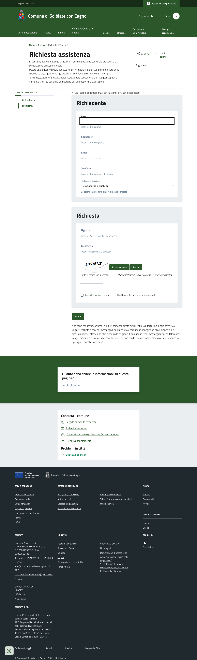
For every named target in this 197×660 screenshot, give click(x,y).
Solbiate (61, 553)
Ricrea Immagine (119, 267)
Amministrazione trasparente (114, 557)
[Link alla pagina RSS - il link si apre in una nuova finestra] (151, 16)
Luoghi (146, 523)
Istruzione (121, 32)
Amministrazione (27, 32)
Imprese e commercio (110, 494)
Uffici (17, 522)
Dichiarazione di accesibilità (70, 562)
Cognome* (87, 137)
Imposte (106, 32)
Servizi (61, 32)
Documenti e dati (23, 499)
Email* (85, 153)
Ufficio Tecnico (107, 503)
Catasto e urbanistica (68, 503)
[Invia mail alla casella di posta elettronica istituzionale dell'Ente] (32, 566)
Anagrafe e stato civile (68, 494)
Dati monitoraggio (23, 648)
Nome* (84, 116)
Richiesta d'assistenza (110, 571)
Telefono (86, 168)
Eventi (146, 527)
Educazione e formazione (69, 508)
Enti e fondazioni (23, 503)
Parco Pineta (64, 566)
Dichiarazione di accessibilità (113, 553)
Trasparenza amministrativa (139, 31)
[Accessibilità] (9, 651)
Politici (18, 517)
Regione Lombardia (25, 3)
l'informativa (98, 295)
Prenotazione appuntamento (114, 567)
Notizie (146, 494)
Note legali (105, 548)
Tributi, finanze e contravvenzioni (116, 499)
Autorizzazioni (64, 499)
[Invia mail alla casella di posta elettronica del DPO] (30, 618)
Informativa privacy (109, 543)
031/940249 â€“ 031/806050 (39, 558)
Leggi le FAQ (106, 560)
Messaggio (87, 246)
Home (32, 45)
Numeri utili (20, 599)
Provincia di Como (66, 548)
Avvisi (146, 503)
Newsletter (148, 547)
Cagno (61, 557)
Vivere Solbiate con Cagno (82, 30)
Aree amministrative (24, 494)
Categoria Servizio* (91, 181)
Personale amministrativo (27, 513)
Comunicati (148, 499)
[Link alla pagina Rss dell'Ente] (144, 543)
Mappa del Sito (92, 648)
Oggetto (85, 230)
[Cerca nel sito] (175, 16)
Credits (68, 648)
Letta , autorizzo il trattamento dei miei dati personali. (120, 295)
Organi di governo (23, 508)
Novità (47, 32)
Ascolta (136, 267)
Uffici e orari (20, 594)
